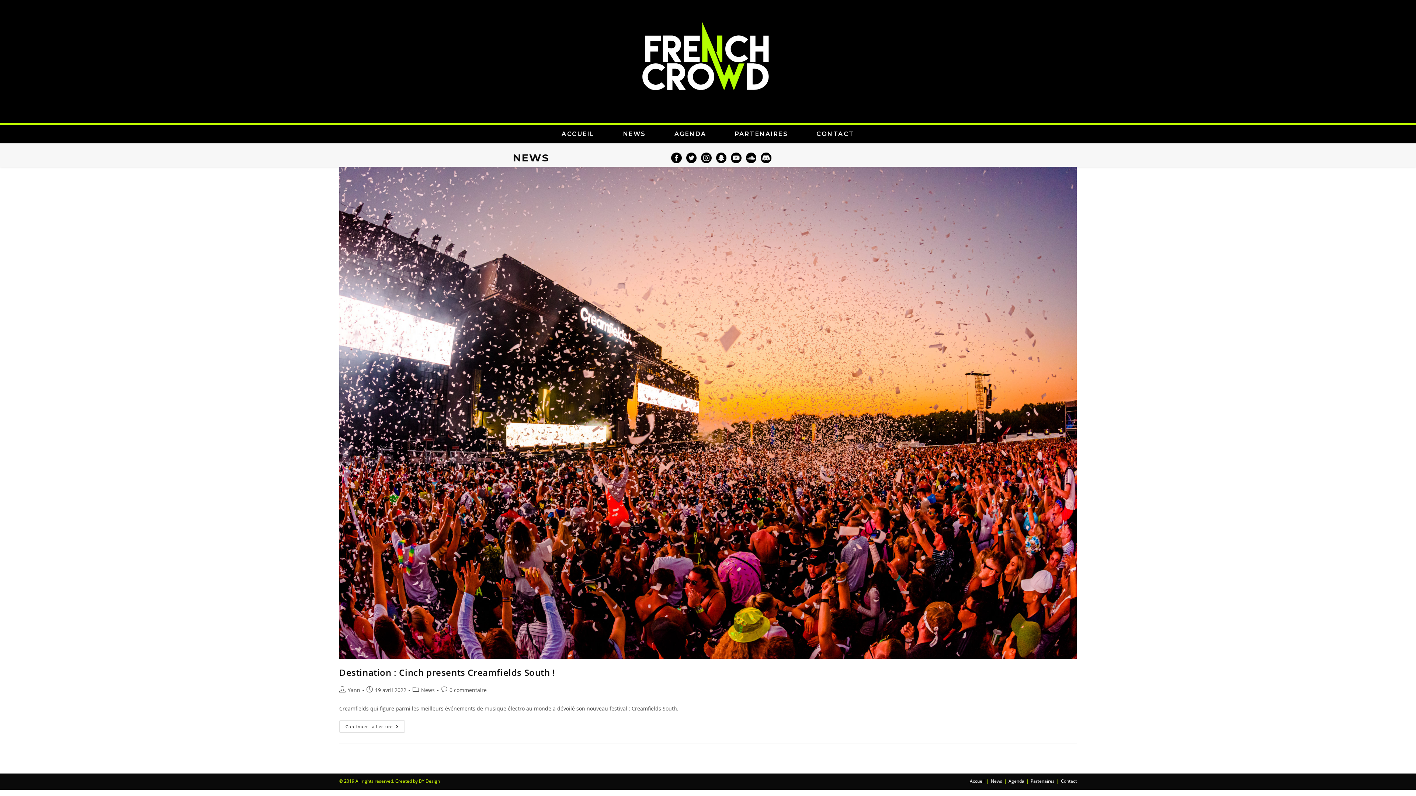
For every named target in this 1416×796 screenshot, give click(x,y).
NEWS (634, 133)
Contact (1069, 781)
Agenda (1016, 781)
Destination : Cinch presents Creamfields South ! (447, 672)
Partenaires (1043, 781)
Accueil (977, 781)
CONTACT (835, 133)
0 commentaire (468, 690)
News (428, 690)
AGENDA (690, 133)
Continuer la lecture (375, 724)
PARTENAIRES (761, 133)
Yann (354, 690)
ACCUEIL (578, 133)
